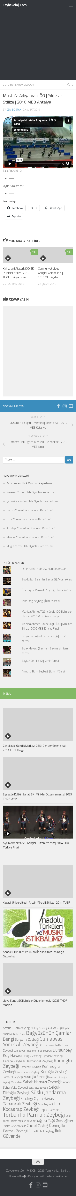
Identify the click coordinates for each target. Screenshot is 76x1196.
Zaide (23, 1126)
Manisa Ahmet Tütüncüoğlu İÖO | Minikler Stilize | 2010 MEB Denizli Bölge (47, 613)
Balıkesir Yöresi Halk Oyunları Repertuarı (31, 492)
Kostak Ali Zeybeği (13, 1077)
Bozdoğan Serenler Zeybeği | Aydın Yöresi (47, 579)
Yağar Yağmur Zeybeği (23, 1121)
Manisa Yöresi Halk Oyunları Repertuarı (30, 537)
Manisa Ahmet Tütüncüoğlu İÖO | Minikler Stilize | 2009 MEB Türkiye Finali (47, 626)
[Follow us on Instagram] (64, 406)
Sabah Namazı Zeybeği (42, 1082)
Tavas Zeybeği (45, 1104)
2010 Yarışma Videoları (18, 84)
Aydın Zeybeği (55, 1028)
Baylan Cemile (19, 1034)
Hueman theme (58, 1176)
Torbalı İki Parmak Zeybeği (34, 1114)
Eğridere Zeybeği (53, 1056)
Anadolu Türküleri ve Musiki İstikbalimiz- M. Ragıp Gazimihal (33, 954)
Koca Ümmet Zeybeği (28, 1072)
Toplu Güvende (49, 1109)
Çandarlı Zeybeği (38, 1125)
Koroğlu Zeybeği (54, 1071)
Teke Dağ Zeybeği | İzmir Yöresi (41, 601)
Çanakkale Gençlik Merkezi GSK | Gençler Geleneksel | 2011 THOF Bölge (35, 747)
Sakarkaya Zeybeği (38, 1088)
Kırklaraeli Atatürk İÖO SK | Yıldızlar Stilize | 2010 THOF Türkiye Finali (18, 273)
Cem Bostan (13, 109)
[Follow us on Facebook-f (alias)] (58, 406)
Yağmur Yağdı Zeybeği (52, 1120)
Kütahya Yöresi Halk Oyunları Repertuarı (30, 528)
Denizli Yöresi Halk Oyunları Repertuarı (29, 510)
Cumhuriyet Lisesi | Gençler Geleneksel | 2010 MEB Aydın (50, 273)
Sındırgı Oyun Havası (37, 1098)
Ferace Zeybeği (14, 1061)
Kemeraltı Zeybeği (30, 1067)
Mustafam (16, 1082)
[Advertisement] (38, 40)
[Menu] (71, 5)
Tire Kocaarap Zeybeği (32, 1106)
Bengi (8, 1038)
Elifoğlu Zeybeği (32, 1056)
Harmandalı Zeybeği (39, 1061)
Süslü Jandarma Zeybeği (34, 1095)
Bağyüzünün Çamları (49, 1033)
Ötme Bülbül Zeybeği (41, 1131)
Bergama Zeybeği (27, 1039)
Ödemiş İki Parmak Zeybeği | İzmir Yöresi (46, 590)
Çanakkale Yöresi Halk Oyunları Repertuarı (32, 501)
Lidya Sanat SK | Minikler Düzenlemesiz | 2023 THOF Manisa (35, 1002)
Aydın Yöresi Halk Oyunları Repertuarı (29, 483)
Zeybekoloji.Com (15, 5)
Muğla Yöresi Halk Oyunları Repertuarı (29, 546)
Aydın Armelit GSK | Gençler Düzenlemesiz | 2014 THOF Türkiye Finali (36, 845)
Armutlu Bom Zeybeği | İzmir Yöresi (43, 671)
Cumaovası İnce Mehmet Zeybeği (32, 1050)
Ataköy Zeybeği (39, 1028)
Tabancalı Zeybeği (20, 1103)
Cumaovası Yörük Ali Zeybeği (33, 1041)
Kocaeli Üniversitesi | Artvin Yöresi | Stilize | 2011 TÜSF (36, 902)
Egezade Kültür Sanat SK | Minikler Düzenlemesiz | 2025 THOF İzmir (37, 796)
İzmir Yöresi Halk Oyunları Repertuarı (28, 519)
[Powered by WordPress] (24, 1176)
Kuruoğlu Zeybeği (35, 1076)
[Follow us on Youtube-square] (70, 406)
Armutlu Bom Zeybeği (16, 1027)
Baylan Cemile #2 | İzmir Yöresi (40, 660)
